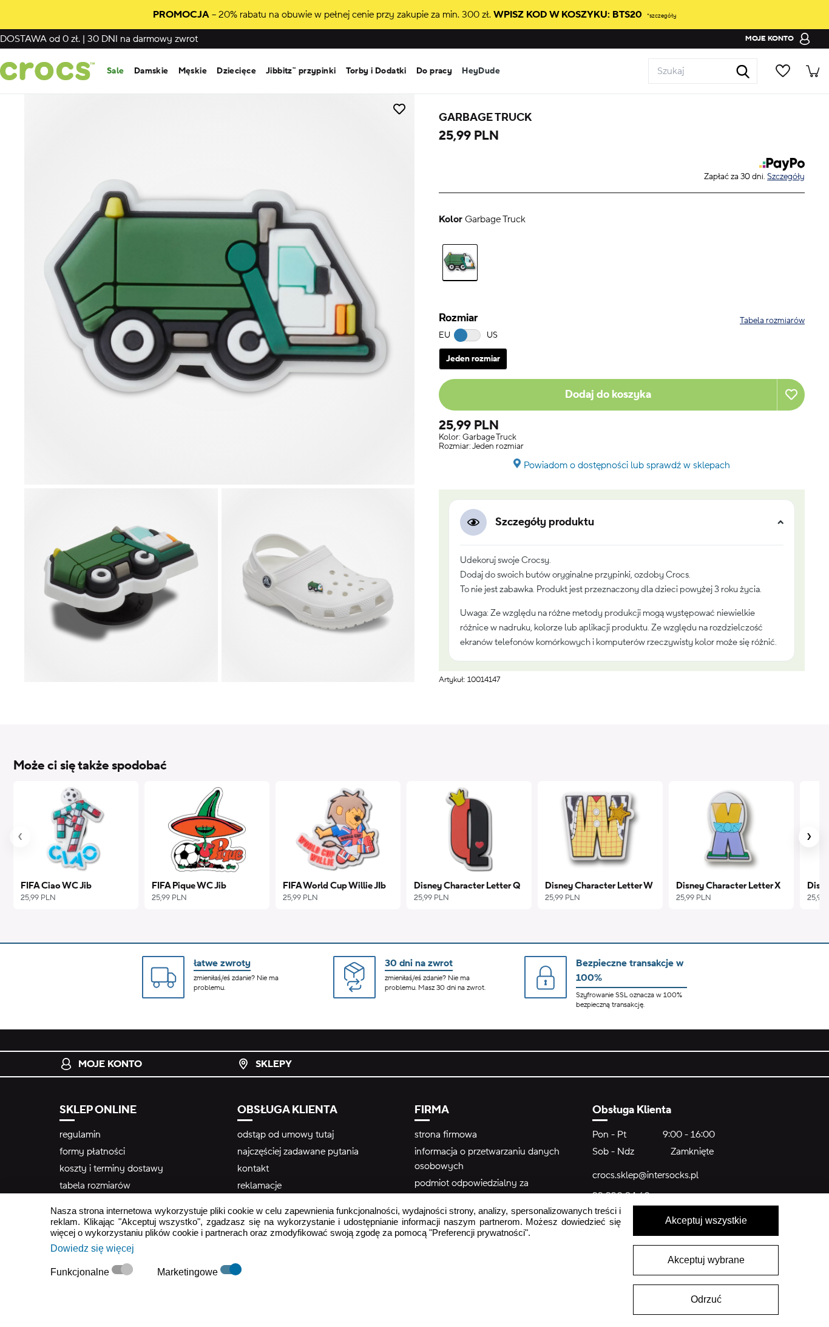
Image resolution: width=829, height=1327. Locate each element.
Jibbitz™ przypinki (301, 71)
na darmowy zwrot (142, 39)
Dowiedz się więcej (92, 1248)
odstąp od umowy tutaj (285, 1134)
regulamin (80, 1134)
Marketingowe (188, 1272)
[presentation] (20, 837)
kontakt (253, 1168)
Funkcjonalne (81, 1272)
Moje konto (110, 1064)
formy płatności (92, 1151)
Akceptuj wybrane (706, 1260)
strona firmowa (445, 1134)
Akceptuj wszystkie (706, 1220)
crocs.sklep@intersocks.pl (645, 1175)
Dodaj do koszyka (608, 394)
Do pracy (434, 71)
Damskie (151, 71)
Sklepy (273, 1064)
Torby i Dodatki (376, 71)
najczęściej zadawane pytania (298, 1151)
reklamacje (259, 1185)
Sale (115, 71)
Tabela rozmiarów (772, 320)
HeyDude (481, 71)
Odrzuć (706, 1299)
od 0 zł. (40, 39)
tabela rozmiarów (94, 1185)
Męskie (193, 71)
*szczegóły (661, 15)
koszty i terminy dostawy (111, 1168)
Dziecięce (236, 71)
